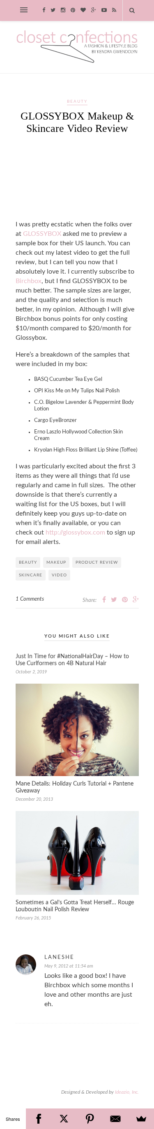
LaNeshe (59, 957)
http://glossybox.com (75, 532)
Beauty (77, 101)
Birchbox (28, 281)
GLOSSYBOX (42, 233)
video (59, 575)
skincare (30, 575)
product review (97, 562)
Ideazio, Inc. (127, 1092)
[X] (64, 1118)
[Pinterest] (90, 1118)
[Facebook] (39, 1118)
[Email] (116, 1118)
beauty (28, 562)
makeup (56, 562)
